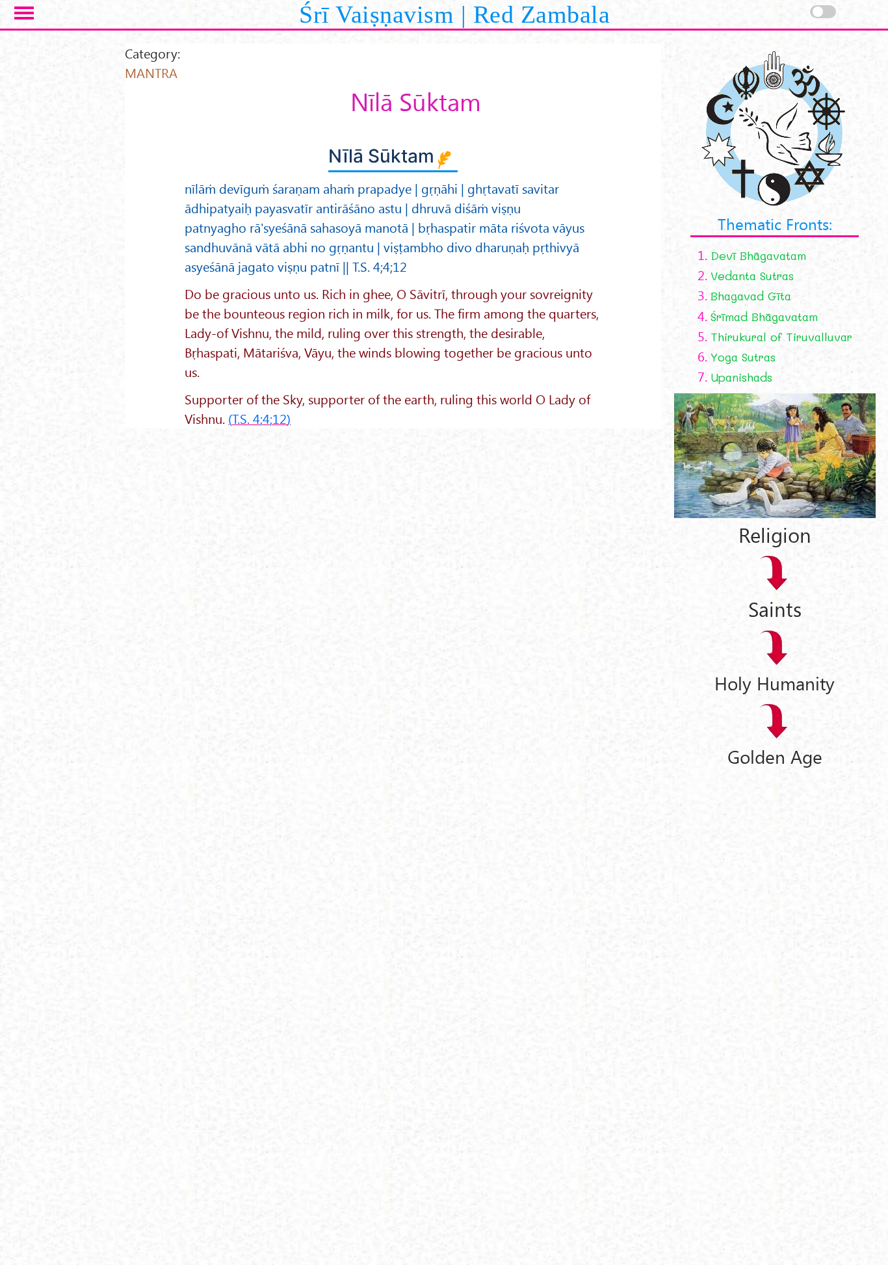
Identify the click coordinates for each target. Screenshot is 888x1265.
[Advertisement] (765, 963)
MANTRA (151, 72)
